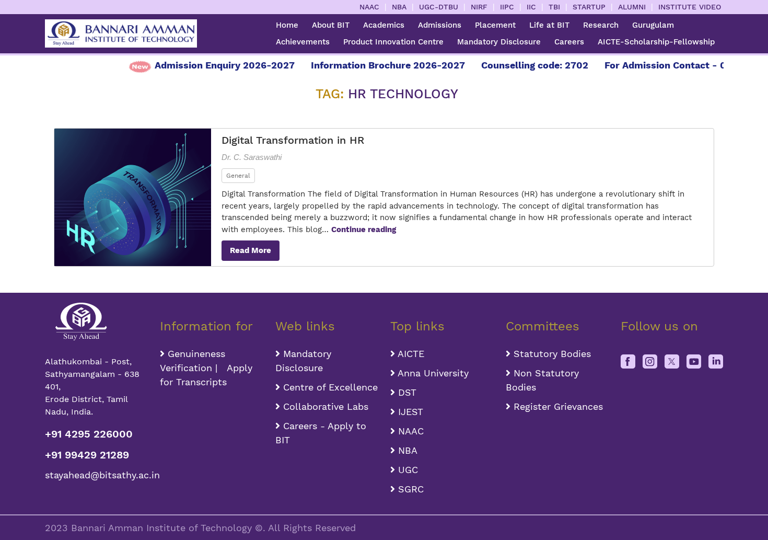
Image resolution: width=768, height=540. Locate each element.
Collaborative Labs (324, 406)
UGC (406, 469)
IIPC (507, 7)
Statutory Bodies (550, 353)
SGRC (409, 489)
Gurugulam (653, 25)
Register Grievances (556, 406)
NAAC (369, 7)
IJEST (409, 411)
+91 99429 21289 (87, 455)
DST (405, 392)
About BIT (331, 25)
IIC (531, 7)
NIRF (479, 7)
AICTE (409, 353)
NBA (399, 7)
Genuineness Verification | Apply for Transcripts (206, 367)
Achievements (303, 42)
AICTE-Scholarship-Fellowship (656, 42)
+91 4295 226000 (89, 434)
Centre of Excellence (329, 387)
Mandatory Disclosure (499, 42)
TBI (554, 7)
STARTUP (589, 7)
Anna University (432, 372)
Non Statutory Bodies (542, 380)
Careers (569, 42)
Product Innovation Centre (393, 42)
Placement (495, 25)
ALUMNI (632, 7)
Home (287, 25)
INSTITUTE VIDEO (689, 7)
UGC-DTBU (438, 7)
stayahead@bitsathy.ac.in (96, 474)
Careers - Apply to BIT (320, 432)
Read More (250, 250)
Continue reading (363, 229)
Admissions (439, 25)
